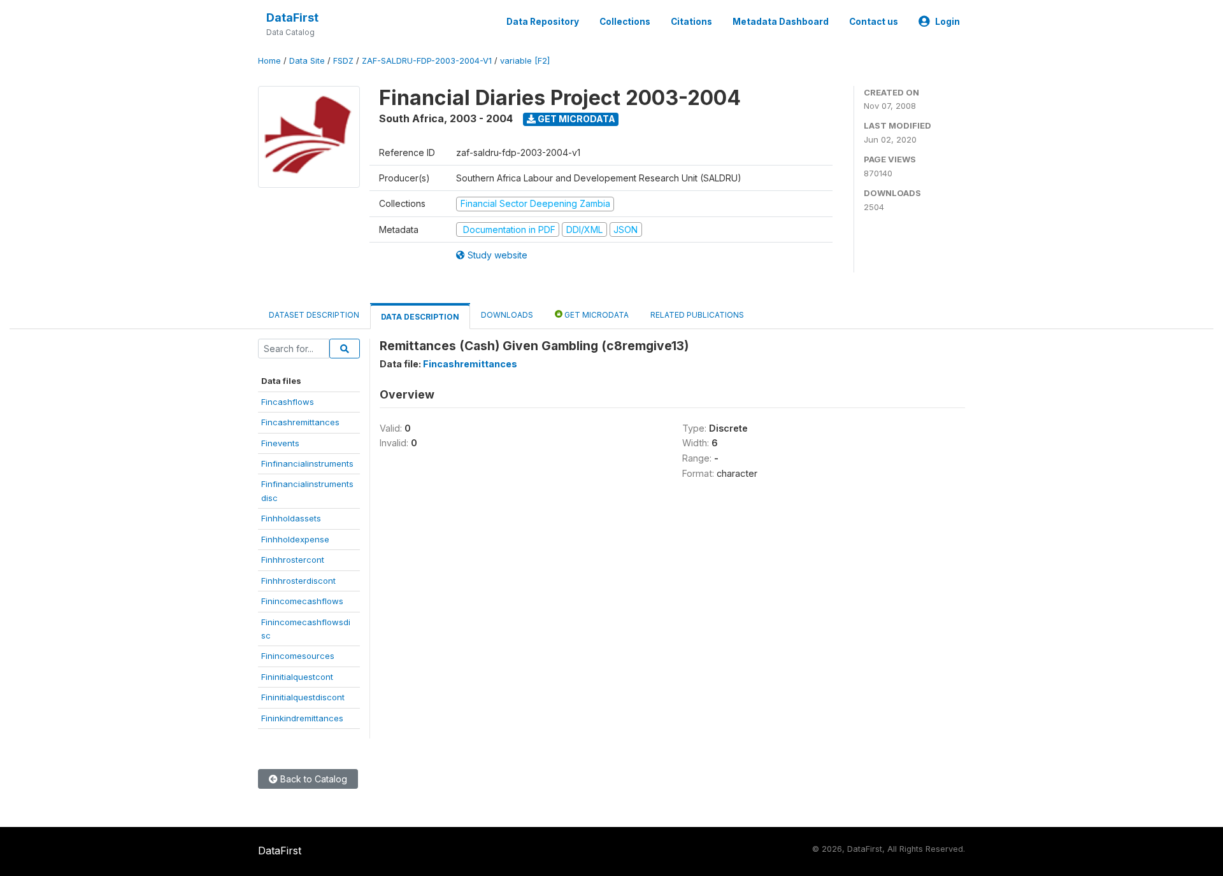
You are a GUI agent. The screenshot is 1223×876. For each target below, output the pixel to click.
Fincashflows (287, 402)
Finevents (280, 443)
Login (947, 22)
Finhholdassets (291, 518)
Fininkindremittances (302, 718)
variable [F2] (525, 61)
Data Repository (542, 22)
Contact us (873, 22)
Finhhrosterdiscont (298, 581)
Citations (691, 22)
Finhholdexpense (295, 539)
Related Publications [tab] (697, 315)
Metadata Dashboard (781, 22)
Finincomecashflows (302, 601)
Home (269, 61)
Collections (624, 22)
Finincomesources (297, 656)
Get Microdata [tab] (595, 315)
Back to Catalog (312, 779)
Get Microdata (575, 118)
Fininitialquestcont (297, 677)
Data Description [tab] (420, 316)
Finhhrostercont (292, 560)
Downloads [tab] (507, 315)
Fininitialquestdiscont (303, 697)
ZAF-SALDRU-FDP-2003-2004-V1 (427, 61)
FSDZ (343, 61)
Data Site (307, 61)
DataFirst (292, 17)
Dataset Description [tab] (314, 315)
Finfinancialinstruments (307, 463)
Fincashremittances (300, 422)
